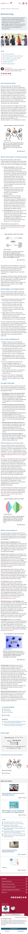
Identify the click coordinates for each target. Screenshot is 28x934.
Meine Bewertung (9, 737)
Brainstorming (7, 141)
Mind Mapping (7, 249)
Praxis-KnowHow (7, 881)
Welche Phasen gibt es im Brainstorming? (13, 56)
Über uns (4, 892)
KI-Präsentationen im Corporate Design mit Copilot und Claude (14, 836)
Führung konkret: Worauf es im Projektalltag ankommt (13, 794)
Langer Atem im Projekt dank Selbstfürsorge (14, 834)
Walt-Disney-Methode (6, 494)
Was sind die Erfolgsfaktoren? (10, 60)
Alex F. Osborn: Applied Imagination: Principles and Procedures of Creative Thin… (14, 722)
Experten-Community (8, 884)
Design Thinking (18, 494)
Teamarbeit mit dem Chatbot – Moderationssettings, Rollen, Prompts (13, 826)
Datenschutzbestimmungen (21, 917)
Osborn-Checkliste (8, 712)
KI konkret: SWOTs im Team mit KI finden (14, 823)
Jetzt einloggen (17, 748)
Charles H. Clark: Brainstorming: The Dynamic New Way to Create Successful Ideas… (15, 725)
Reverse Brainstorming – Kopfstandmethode (10, 851)
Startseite (3, 8)
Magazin (4, 878)
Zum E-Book (23, 797)
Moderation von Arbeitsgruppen (12, 221)
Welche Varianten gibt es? (9, 63)
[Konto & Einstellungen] (23, 3)
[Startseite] (6, 3)
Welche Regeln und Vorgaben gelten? (12, 58)
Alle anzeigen (7, 715)
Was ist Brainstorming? (8, 54)
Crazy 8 (4, 867)
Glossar (8, 8)
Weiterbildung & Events (9, 887)
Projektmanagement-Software (11, 890)
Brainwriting (7, 709)
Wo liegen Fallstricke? (8, 62)
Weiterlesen (22, 151)
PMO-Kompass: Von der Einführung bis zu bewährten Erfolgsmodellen (13, 811)
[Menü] (26, 3)
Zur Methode (7, 773)
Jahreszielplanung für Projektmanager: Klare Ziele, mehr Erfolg (14, 828)
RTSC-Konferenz (9, 630)
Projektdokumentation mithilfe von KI (13, 822)
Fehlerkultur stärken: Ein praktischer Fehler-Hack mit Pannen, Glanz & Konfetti (14, 831)
